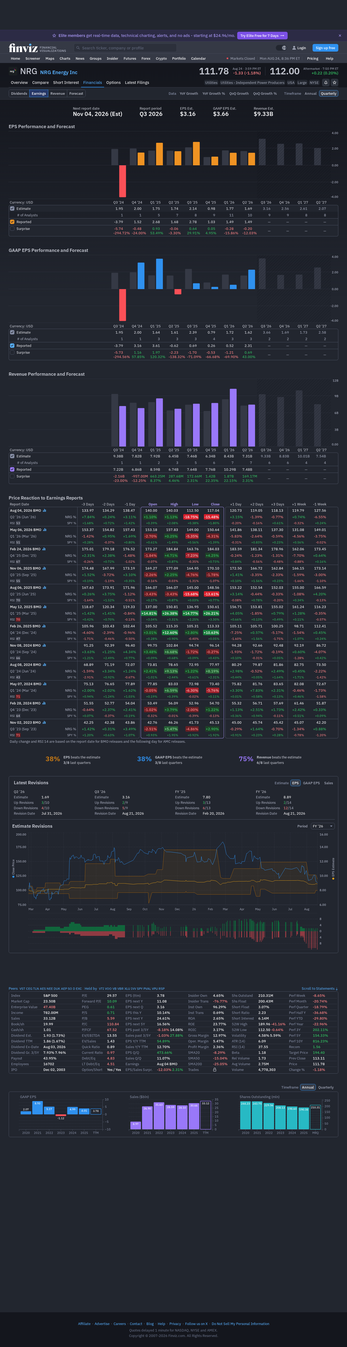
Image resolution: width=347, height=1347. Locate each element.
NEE (50, 988)
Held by (91, 988)
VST (22, 988)
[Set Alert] (326, 82)
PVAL (147, 988)
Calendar (198, 58)
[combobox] (125, 47)
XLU (127, 988)
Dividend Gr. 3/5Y (25, 1052)
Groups (95, 58)
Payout (16, 1058)
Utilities (211, 82)
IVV (133, 988)
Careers (120, 1323)
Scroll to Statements (318, 988)
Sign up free (325, 48)
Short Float (240, 1007)
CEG (29, 988)
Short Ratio (240, 1012)
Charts (65, 58)
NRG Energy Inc (59, 72)
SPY (140, 988)
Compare (40, 82)
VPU (155, 988)
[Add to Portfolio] (334, 82)
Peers (13, 988)
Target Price (298, 1052)
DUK (57, 988)
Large (302, 82)
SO (70, 988)
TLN (36, 988)
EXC (79, 988)
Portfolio (179, 58)
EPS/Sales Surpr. (139, 1069)
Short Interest (66, 82)
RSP (162, 988)
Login (301, 48)
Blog (150, 1323)
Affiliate (84, 1323)
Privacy (175, 1323)
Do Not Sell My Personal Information (240, 1323)
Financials (92, 82)
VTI (101, 988)
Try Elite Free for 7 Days (259, 35)
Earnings (132, 1064)
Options (113, 82)
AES (43, 988)
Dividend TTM (22, 1041)
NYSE (314, 82)
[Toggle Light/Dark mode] (281, 48)
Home (15, 58)
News (80, 58)
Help (329, 58)
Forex (146, 58)
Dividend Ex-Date (25, 1047)
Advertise (102, 1323)
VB (115, 988)
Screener (32, 58)
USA (291, 82)
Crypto (161, 58)
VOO (108, 988)
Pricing (312, 58)
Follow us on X (196, 1323)
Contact (136, 1323)
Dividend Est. (21, 1035)
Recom (294, 1047)
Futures (130, 58)
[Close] (340, 35)
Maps (50, 58)
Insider (112, 58)
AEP (64, 988)
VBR (120, 988)
